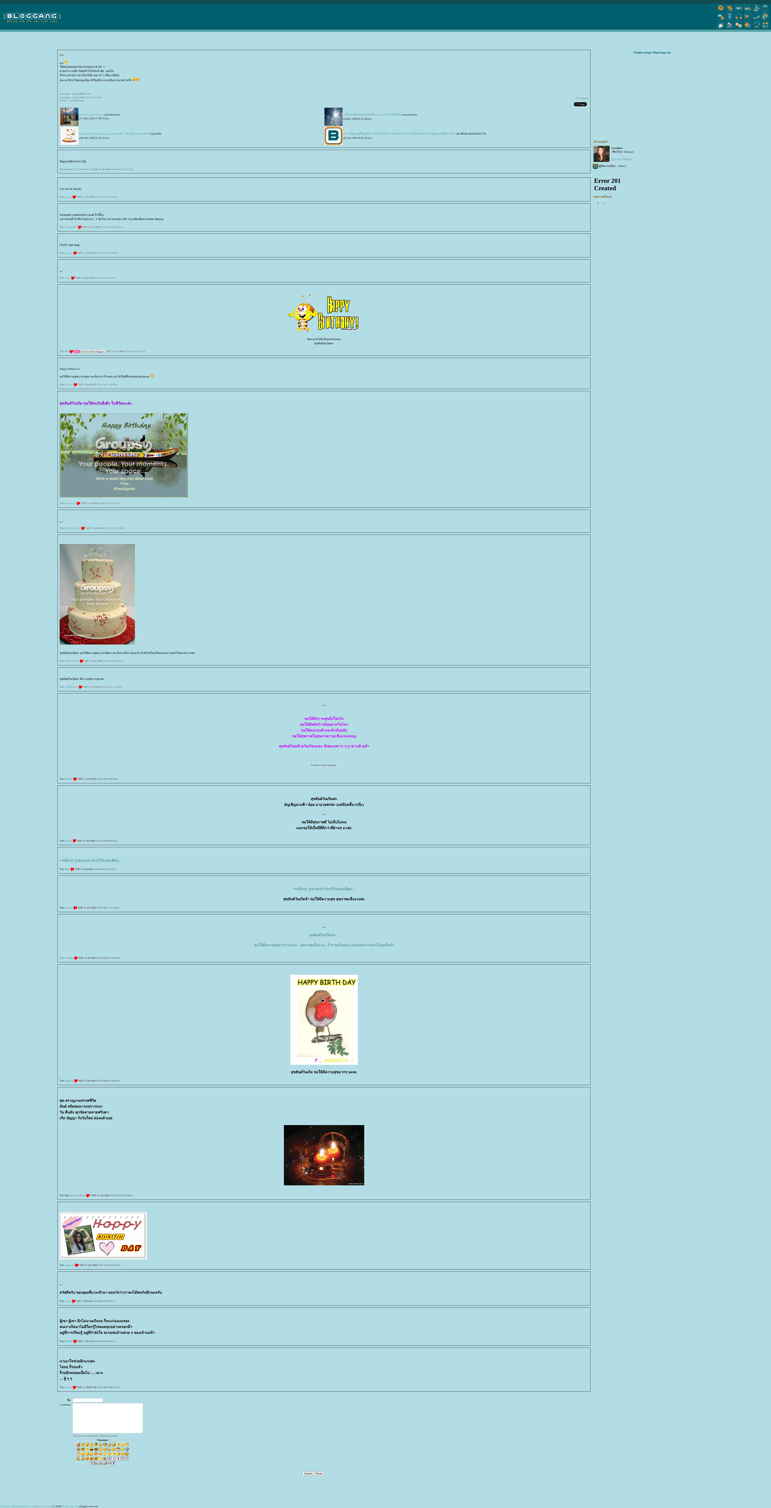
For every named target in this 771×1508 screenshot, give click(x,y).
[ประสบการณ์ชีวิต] (756, 28)
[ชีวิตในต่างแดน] (765, 28)
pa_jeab (68, 197)
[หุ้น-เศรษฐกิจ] (729, 28)
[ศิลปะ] (765, 19)
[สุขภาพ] (747, 28)
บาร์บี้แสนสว (72, 687)
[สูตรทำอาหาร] (720, 11)
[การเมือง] (729, 19)
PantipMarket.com (25, 1506)
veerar (68, 278)
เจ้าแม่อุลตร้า (71, 227)
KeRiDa (69, 779)
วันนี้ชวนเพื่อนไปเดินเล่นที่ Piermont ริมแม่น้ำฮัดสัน (372, 114)
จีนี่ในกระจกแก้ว (73, 528)
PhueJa (69, 841)
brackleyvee (70, 503)
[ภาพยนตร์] (738, 11)
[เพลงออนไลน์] (738, 19)
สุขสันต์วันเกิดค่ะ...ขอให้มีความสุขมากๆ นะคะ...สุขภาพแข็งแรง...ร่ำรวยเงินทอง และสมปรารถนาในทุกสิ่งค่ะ (324, 940)
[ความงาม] (720, 19)
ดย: (62, 958)
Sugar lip (69, 384)
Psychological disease (91, 114)
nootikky (69, 958)
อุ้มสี (67, 351)
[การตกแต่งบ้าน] (747, 11)
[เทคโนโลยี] (756, 11)
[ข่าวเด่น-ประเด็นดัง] (729, 11)
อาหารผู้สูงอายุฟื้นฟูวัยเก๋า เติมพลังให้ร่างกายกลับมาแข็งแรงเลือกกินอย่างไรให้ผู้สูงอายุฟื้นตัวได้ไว (399, 133)
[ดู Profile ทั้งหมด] (622, 159)
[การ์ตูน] (738, 28)
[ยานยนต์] (765, 11)
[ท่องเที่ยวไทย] (720, 28)
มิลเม (67, 869)
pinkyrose (70, 1265)
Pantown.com (44, 1506)
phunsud (69, 907)
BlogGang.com (70, 1506)
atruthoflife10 (79, 1195)
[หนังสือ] (756, 19)
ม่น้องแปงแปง (72, 661)
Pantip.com (7, 1506)
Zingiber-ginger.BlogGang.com (652, 52)
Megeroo (69, 1080)
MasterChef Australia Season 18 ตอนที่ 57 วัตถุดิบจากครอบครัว (114, 133)
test (603, 203)
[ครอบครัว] (747, 19)
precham (69, 253)
